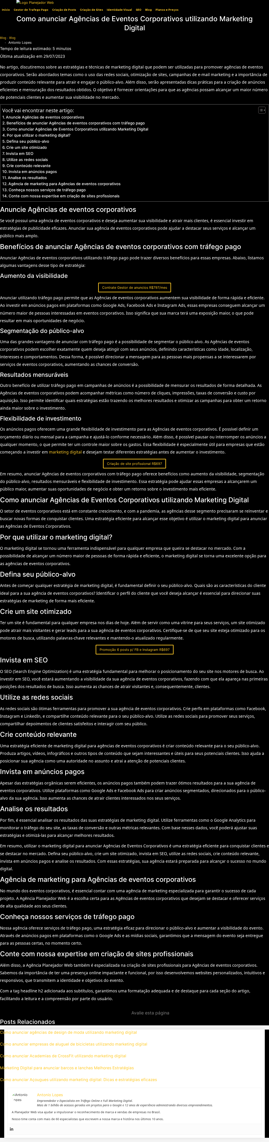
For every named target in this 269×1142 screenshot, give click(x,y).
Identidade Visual (119, 9)
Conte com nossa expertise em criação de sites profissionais (64, 196)
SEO (138, 9)
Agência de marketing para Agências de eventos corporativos (64, 184)
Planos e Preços (167, 9)
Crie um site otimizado (26, 147)
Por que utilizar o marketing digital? (38, 135)
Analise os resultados (27, 177)
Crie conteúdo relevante (29, 166)
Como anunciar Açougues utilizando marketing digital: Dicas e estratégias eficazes (78, 1079)
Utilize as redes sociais (27, 159)
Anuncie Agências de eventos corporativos (45, 117)
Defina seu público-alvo (28, 141)
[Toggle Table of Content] (260, 110)
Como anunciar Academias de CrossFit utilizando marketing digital (63, 1056)
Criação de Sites (91, 9)
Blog (148, 9)
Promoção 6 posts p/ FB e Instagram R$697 (135, 649)
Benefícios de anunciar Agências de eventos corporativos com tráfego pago (76, 123)
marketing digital (65, 452)
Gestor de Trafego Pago (31, 9)
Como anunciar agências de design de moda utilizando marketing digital (68, 1032)
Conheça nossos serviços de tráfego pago (47, 190)
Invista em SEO (19, 153)
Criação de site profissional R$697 (134, 464)
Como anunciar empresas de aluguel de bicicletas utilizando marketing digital (73, 1044)
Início (6, 9)
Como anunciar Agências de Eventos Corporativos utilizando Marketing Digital (77, 129)
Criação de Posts (64, 9)
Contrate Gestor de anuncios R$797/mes (134, 287)
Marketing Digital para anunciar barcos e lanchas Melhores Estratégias (67, 1068)
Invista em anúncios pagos (33, 171)
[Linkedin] (11, 1129)
